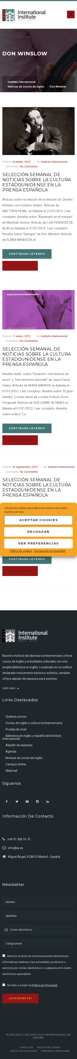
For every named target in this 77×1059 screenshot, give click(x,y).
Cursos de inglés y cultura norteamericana (34, 723)
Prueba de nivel (16, 729)
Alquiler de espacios (19, 745)
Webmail (11, 770)
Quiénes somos (16, 716)
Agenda (11, 751)
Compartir (18, 265)
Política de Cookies (49, 1047)
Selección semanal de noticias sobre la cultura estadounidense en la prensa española (36, 182)
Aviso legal (26, 1047)
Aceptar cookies (38, 520)
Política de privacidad (23, 1051)
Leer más (9, 688)
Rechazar (38, 532)
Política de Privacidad (44, 985)
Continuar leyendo (27, 253)
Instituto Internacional (54, 161)
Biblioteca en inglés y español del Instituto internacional (31, 737)
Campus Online (16, 764)
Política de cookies (21, 551)
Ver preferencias (38, 543)
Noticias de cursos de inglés (24, 758)
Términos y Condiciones (55, 1051)
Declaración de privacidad (49, 551)
